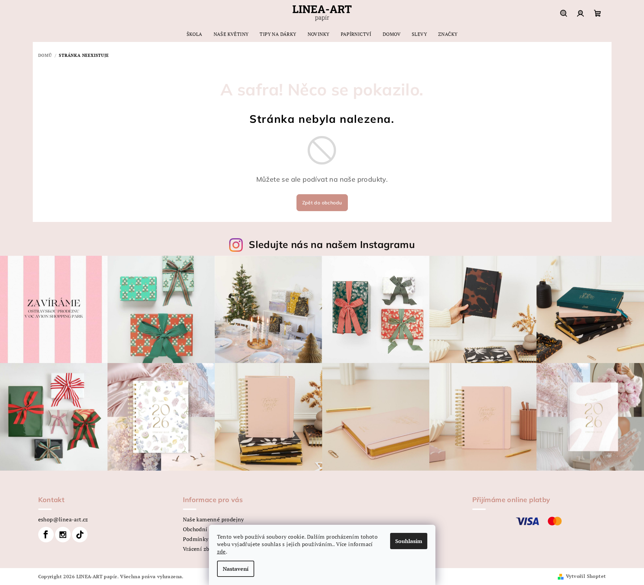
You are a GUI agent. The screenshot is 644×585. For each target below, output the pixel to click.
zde (221, 551)
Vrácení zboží (200, 549)
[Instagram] (63, 534)
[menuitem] (194, 34)
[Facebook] (46, 534)
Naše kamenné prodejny (213, 519)
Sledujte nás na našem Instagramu (332, 244)
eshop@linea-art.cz (63, 519)
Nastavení (235, 568)
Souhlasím (408, 541)
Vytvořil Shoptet (586, 576)
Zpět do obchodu (322, 203)
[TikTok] (80, 534)
